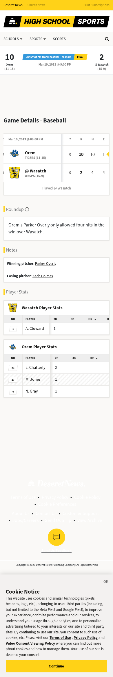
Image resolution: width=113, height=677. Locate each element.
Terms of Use (23, 497)
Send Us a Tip (58, 520)
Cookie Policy (87, 497)
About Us (21, 513)
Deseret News (13, 5)
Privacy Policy (55, 497)
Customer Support (81, 513)
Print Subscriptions (96, 5)
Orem (9, 64)
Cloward (34, 328)
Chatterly (35, 367)
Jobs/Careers (25, 520)
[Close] (106, 582)
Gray (31, 391)
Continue (56, 666)
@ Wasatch (102, 64)
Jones (33, 379)
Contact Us (46, 513)
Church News (36, 5)
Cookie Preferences (57, 504)
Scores (59, 38)
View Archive (89, 520)
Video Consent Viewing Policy (30, 643)
